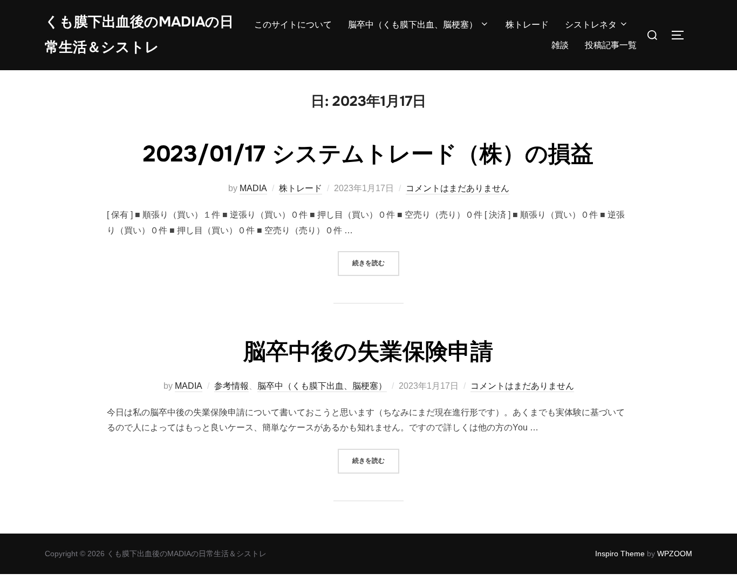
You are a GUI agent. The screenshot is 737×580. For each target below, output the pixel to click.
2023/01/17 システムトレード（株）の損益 (368, 153)
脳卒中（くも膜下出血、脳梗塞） (412, 24)
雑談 (560, 45)
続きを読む (375, 262)
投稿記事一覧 (611, 45)
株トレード (527, 24)
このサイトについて (293, 24)
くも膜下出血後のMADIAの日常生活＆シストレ (139, 34)
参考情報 (231, 385)
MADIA (253, 188)
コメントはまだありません (457, 188)
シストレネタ (591, 24)
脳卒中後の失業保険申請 (368, 351)
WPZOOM (674, 553)
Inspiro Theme (620, 553)
